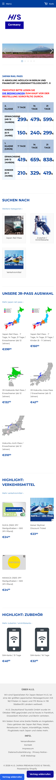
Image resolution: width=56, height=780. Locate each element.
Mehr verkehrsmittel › (13, 493)
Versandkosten (28, 741)
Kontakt (28, 745)
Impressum (28, 748)
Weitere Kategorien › (12, 208)
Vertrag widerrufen (12, 777)
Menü (9, 4)
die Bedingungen (13, 93)
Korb (51, 4)
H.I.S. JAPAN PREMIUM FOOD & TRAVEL (30, 765)
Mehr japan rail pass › (13, 302)
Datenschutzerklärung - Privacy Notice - (28, 752)
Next (52, 51)
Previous (4, 51)
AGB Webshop (28, 755)
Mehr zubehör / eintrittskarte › (17, 623)
